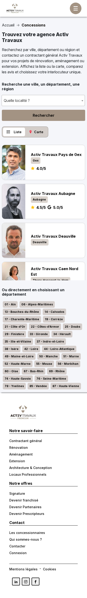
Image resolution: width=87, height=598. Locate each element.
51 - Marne (71, 356)
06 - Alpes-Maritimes (37, 304)
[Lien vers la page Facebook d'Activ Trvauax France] (35, 581)
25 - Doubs (72, 326)
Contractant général (25, 441)
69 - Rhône (57, 371)
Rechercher (44, 115)
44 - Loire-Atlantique (59, 349)
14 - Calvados (54, 312)
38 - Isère (12, 349)
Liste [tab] (18, 132)
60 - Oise (11, 371)
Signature (17, 493)
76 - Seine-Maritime (51, 378)
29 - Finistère (14, 334)
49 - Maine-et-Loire (19, 356)
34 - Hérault (62, 334)
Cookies (49, 569)
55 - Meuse (44, 363)
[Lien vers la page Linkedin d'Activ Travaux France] (16, 581)
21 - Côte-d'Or (15, 326)
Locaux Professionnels (27, 474)
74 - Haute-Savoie (18, 378)
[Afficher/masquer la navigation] (75, 8)
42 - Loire (31, 349)
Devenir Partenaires (25, 507)
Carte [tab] (38, 132)
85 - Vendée (38, 386)
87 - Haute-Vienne (65, 386)
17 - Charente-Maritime (22, 319)
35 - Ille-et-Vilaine (18, 341)
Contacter (17, 546)
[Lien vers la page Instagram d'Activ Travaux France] (26, 581)
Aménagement (21, 454)
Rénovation (18, 447)
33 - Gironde (39, 334)
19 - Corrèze (54, 319)
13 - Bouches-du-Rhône (22, 312)
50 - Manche (48, 356)
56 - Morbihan (68, 363)
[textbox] (43, 100)
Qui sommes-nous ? (25, 539)
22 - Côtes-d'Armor (45, 326)
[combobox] (43, 100)
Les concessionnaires (27, 533)
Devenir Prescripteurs (26, 514)
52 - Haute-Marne (18, 363)
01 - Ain (10, 304)
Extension (17, 461)
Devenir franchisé (23, 500)
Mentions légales (23, 569)
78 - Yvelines (14, 386)
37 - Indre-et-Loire (50, 341)
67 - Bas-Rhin (33, 371)
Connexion (18, 553)
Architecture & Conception (30, 468)
